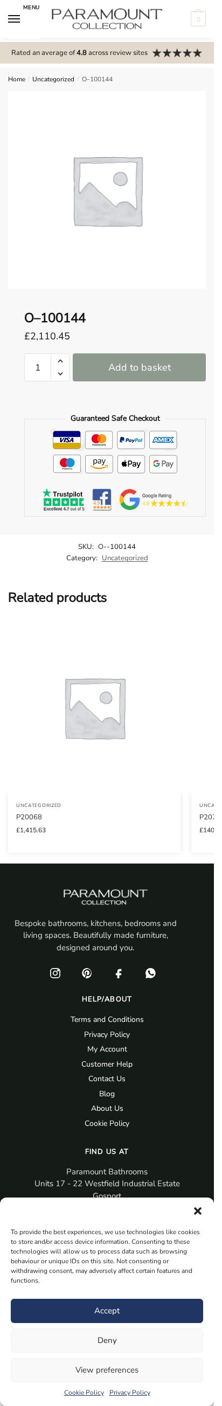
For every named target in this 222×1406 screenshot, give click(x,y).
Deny (107, 1340)
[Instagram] (55, 972)
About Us (107, 1108)
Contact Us (107, 1079)
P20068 (29, 817)
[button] (197, 1211)
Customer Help (107, 1064)
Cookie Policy (84, 1392)
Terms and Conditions (107, 1019)
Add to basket (139, 367)
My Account (107, 1049)
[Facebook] (119, 972)
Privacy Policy (129, 1392)
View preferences (106, 1370)
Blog (107, 1094)
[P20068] (94, 707)
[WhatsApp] (150, 972)
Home (16, 79)
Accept (107, 1310)
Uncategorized (53, 79)
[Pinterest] (87, 972)
